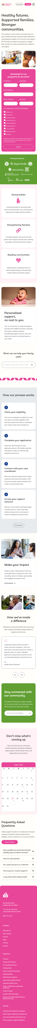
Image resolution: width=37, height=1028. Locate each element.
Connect (5, 959)
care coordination (10, 128)
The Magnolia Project (10, 965)
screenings (8, 134)
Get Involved (7, 934)
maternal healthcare (11, 123)
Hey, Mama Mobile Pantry (11, 980)
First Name (7, 81)
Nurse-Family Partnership (11, 971)
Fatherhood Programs (10, 977)
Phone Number (8, 99)
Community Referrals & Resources (14, 1017)
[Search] (32, 365)
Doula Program (8, 991)
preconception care (10, 120)
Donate (5, 946)
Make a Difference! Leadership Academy (13, 987)
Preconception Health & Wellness (14, 1020)
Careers (5, 937)
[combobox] (15, 365)
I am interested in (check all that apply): (16, 108)
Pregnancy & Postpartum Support (14, 1011)
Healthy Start (7, 968)
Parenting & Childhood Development (15, 1014)
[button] (15, 675)
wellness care (9, 112)
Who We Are (7, 930)
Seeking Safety (8, 974)
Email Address (8, 90)
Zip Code (22, 99)
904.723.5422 (7, 916)
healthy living (9, 115)
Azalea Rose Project (9, 962)
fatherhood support (10, 131)
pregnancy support (10, 117)
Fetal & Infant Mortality (10, 994)
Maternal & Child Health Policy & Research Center (14, 997)
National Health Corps (10, 983)
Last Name (22, 81)
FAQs (4, 940)
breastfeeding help (10, 126)
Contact (5, 943)
